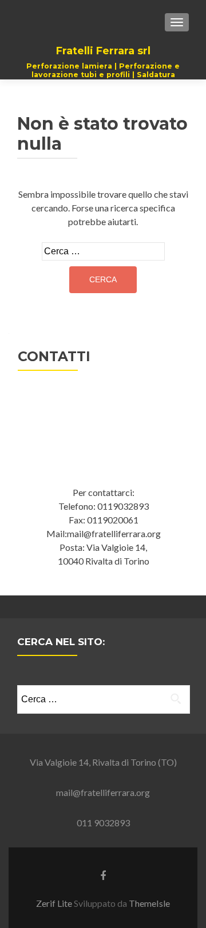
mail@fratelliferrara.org (103, 792)
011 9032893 (103, 822)
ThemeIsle (149, 903)
